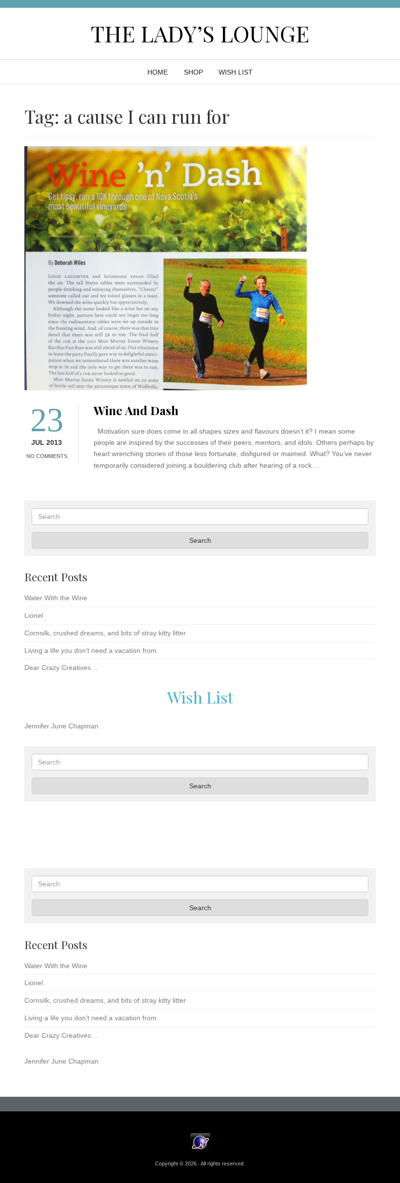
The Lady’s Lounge (200, 33)
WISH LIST (236, 72)
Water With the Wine (55, 598)
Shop (193, 72)
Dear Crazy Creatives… (61, 667)
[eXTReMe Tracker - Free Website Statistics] (200, 1142)
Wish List (200, 697)
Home (157, 72)
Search (200, 540)
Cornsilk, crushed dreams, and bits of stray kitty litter (105, 633)
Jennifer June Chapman (61, 726)
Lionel (33, 615)
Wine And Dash (136, 410)
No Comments (46, 456)
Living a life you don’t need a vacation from (90, 650)
